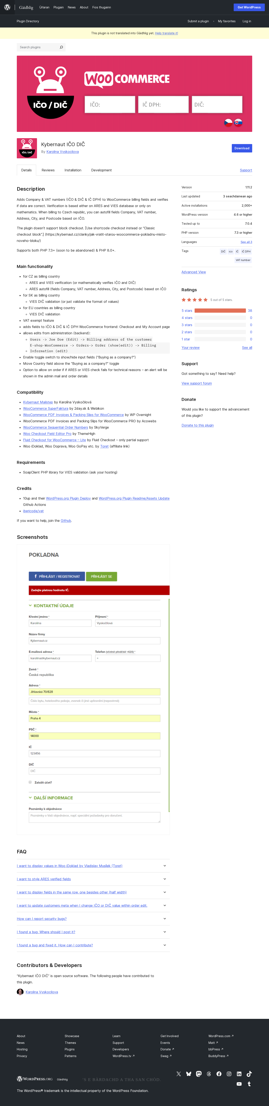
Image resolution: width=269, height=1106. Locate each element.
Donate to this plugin (198, 425)
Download (242, 148)
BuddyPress (218, 1056)
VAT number (243, 260)
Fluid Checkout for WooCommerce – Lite (54, 440)
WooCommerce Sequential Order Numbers (55, 427)
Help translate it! (166, 33)
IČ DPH (246, 251)
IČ (237, 251)
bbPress (216, 1049)
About (21, 1036)
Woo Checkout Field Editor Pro (47, 434)
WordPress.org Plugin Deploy (68, 498)
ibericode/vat (33, 511)
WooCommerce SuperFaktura (45, 408)
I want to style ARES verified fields (44, 879)
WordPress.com (221, 1036)
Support (246, 170)
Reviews (48, 170)
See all (247, 347)
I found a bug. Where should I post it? (46, 932)
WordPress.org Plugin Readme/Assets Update (134, 498)
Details (26, 170)
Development (101, 170)
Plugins (70, 1049)
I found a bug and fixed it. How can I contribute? (55, 945)
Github (66, 520)
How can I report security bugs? (42, 919)
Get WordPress (249, 7)
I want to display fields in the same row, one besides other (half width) (72, 892)
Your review (191, 347)
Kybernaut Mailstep (38, 402)
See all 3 (246, 242)
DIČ (223, 251)
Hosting (22, 1049)
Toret (104, 446)
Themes (70, 1042)
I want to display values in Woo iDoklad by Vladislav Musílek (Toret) (70, 866)
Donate (167, 1049)
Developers (121, 1049)
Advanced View (194, 272)
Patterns (70, 1056)
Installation (73, 170)
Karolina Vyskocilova (62, 152)
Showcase (72, 1036)
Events (165, 1042)
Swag (166, 1056)
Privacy (22, 1056)
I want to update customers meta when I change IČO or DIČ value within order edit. (82, 906)
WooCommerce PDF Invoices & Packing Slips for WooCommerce (73, 415)
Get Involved (170, 1036)
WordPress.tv (124, 1056)
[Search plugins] (61, 47)
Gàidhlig (62, 1079)
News (21, 1042)
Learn (116, 1036)
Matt (213, 1042)
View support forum (197, 383)
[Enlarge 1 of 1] (164, 550)
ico (231, 251)
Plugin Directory (28, 21)
